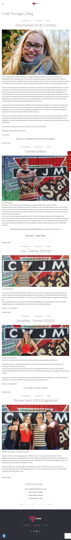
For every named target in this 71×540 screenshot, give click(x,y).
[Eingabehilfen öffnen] (4, 536)
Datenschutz (37, 525)
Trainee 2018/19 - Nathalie (35, 492)
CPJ (33, 460)
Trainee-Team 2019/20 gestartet (35, 400)
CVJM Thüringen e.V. (29, 388)
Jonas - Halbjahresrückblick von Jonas (35, 489)
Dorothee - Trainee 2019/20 (35, 320)
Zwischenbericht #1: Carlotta (35, 25)
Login (46, 525)
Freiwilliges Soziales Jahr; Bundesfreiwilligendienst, (28, 229)
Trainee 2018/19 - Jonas (35, 498)
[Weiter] (45, 504)
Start (21, 504)
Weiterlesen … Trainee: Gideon (35, 236)
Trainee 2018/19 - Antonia (35, 495)
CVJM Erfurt (44, 388)
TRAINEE (48, 21)
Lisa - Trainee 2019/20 (35, 251)
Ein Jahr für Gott (48, 229)
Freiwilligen (37, 302)
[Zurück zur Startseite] (35, 3)
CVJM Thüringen (45, 297)
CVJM (11, 229)
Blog (17, 139)
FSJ (60, 229)
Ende (49, 504)
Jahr (46, 302)
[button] (3, 3)
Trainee (21, 139)
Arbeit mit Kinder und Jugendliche (45, 139)
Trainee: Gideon (35, 151)
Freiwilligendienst (30, 139)
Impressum (26, 525)
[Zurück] (25, 504)
